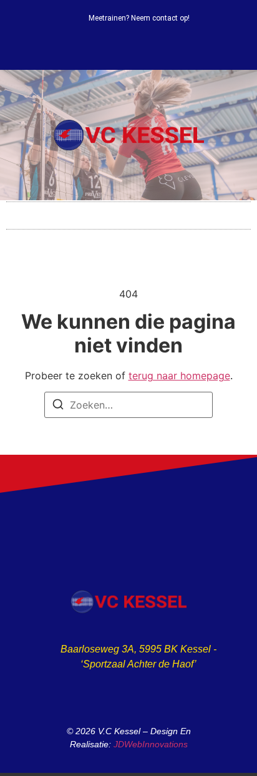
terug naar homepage (179, 375)
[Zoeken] (58, 406)
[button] (128, 212)
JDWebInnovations (151, 744)
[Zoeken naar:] (128, 405)
